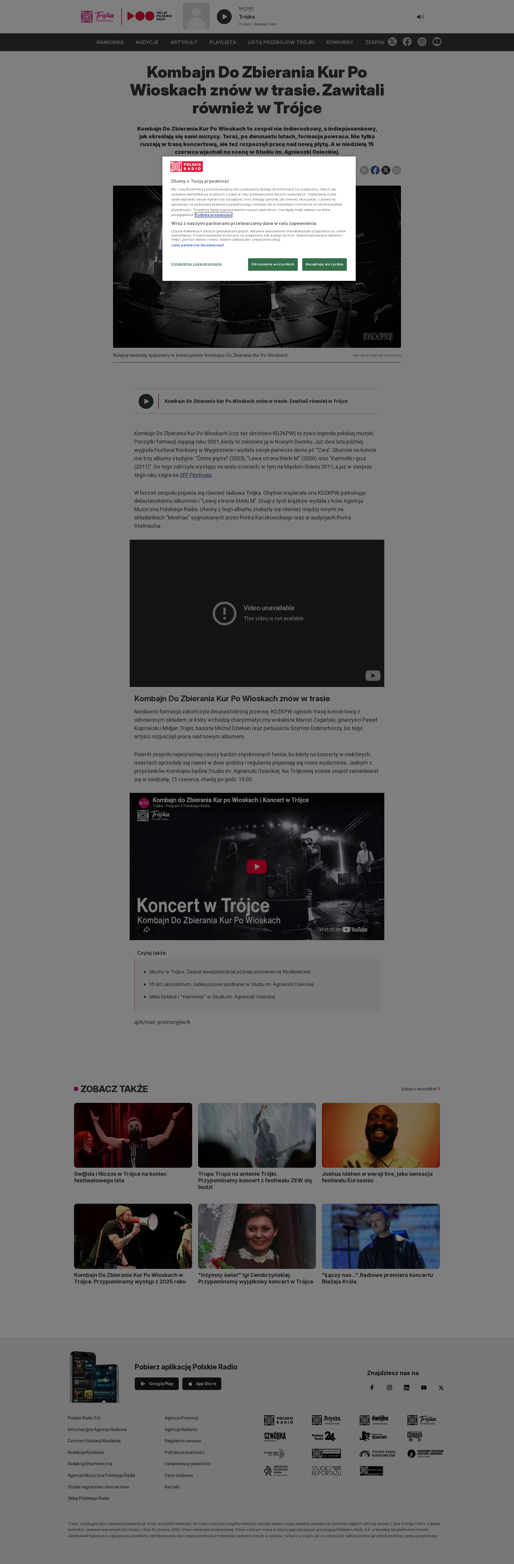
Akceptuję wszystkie (324, 264)
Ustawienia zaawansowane (196, 264)
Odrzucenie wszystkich (272, 264)
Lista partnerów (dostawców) (197, 245)
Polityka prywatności (213, 215)
